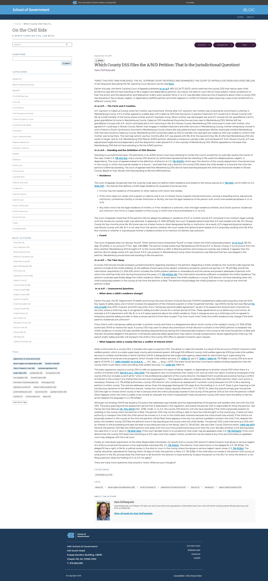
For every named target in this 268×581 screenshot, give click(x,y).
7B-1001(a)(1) (234, 431)
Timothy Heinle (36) (22, 285)
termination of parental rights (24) (26, 382)
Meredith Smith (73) (22, 323)
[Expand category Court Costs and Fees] (70, 136)
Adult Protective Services (23, 85)
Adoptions (17, 79)
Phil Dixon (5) (19, 271)
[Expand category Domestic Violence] (70, 148)
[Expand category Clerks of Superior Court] (70, 119)
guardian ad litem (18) (58, 391)
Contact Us (195, 554)
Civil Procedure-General (22, 114)
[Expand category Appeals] (70, 90)
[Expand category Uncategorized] (70, 229)
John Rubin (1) (20, 318)
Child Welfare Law (20, 96)
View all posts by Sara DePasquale (133, 513)
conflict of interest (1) (148, 487)
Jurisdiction (17, 188)
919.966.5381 (76, 563)
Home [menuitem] (240, 17)
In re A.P (164, 88)
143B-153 (170, 365)
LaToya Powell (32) (21, 309)
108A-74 (211, 358)
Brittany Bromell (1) (22, 252)
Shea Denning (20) (22, 261)
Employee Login (194, 550)
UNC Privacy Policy (194, 576)
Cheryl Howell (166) (22, 290)
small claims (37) (20, 373)
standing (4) (209, 487)
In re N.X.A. (137, 361)
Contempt (17, 131)
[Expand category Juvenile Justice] (70, 194)
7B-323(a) (238, 448)
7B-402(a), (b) (169, 274)
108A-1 (202, 358)
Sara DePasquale (104, 70)
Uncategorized (19, 229)
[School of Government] (78, 535)
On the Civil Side (29, 30)
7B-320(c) (173, 445)
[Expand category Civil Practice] (70, 108)
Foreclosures (18, 171)
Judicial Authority (20, 183)
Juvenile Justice (19, 194)
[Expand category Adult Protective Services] (70, 85)
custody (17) (18, 396)
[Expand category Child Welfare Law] (70, 96)
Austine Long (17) (21, 299)
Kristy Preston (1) (21, 313)
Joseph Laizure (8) (21, 295)
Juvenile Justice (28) (38, 377)
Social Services (18, 217)
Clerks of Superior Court (23, 119)
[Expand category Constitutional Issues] (70, 125)
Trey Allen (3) (19, 243)
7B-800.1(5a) (134, 431)
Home (18, 24)
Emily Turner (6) (20, 328)
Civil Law (16, 102)
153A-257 (99, 186)
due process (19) (41, 391)
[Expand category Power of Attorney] (70, 206)
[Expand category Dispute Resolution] (70, 142)
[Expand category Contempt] (70, 131)
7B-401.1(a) (121, 158)
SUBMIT (67, 63)
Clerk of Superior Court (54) (24, 368)
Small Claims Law (20, 211)
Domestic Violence (20, 148)
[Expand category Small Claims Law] (70, 211)
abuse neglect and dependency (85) (121, 487)
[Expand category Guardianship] (70, 177)
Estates (15, 154)
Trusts (15, 223)
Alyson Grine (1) (20, 280)
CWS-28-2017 (247, 424)
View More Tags (19, 402)
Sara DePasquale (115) (23, 266)
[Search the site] (66, 45)
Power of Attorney (20, 206)
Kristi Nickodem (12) (22, 304)
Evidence (16, 160)
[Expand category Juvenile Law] (70, 200)
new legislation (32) (20, 377)
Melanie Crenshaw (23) (23, 257)
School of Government (31, 9)
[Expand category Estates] (70, 154)
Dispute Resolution (21, 142)
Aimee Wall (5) (20, 332)
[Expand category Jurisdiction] (70, 188)
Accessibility (190, 2)
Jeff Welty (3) (19, 337)
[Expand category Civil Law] (70, 102)
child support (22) (48, 382)
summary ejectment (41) (47, 368)
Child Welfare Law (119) (103, 474)
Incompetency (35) (53, 373)
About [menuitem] (250, 17)
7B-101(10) (178, 161)
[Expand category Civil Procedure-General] (70, 113)
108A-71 (185, 358)
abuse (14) (99, 487)
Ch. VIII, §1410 (127, 409)
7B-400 (229, 183)
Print (100, 60)
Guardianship (18, 177)
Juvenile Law (18, 200)
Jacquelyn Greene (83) (23, 276)
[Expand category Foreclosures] (70, 171)
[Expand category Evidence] (70, 159)
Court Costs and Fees (21, 137)
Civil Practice (18, 108)
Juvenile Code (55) (52, 363)
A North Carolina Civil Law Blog (33, 36)
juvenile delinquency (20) (23, 391)
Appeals (16, 90)
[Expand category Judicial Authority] (70, 183)
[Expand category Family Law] (70, 165)
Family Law (17, 165)
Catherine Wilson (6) (22, 342)
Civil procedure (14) (33, 396)
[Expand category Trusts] (70, 223)
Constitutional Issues (21, 125)
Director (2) (195, 487)
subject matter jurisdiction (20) (230, 487)
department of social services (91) (173, 487)
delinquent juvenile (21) (22, 387)
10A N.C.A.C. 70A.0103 (132, 373)
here (171, 84)
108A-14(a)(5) (122, 361)
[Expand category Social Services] (70, 217)
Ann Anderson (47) (22, 247)
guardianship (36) (36, 373)
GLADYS (197, 558)
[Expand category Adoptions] (70, 79)
